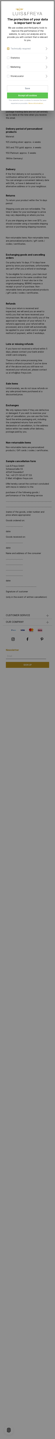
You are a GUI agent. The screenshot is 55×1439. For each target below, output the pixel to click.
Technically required (21, 48)
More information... (36, 103)
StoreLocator (17, 76)
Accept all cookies (27, 95)
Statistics (15, 57)
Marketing (15, 67)
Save (27, 88)
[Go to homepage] (27, 11)
